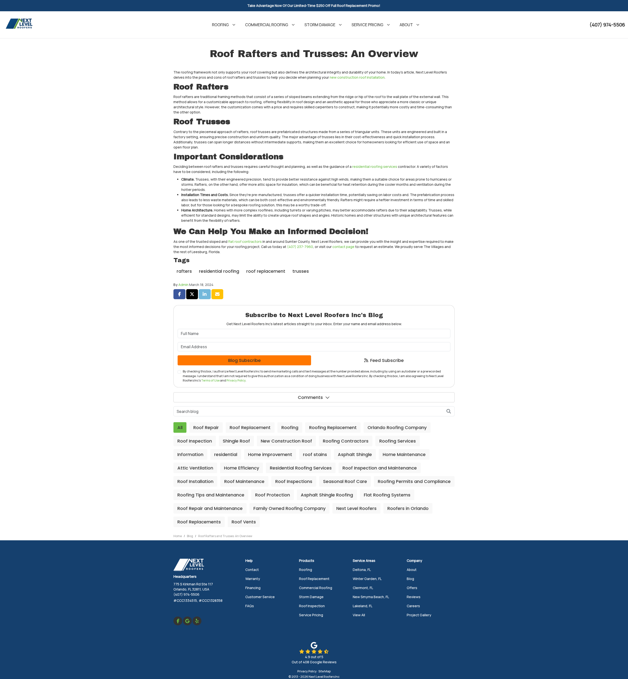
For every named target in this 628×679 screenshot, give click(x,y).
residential (225, 454)
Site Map (324, 671)
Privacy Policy (236, 380)
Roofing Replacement (333, 427)
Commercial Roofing (315, 587)
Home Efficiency (241, 468)
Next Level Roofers (356, 508)
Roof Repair (206, 427)
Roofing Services (397, 441)
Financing (253, 587)
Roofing (289, 427)
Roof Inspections (293, 481)
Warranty (252, 578)
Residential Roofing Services (301, 468)
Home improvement (270, 454)
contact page (343, 246)
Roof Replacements (199, 522)
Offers (412, 587)
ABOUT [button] (406, 24)
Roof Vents (244, 522)
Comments (310, 397)
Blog (410, 578)
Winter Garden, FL (367, 578)
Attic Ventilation (195, 468)
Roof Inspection (194, 441)
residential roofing (219, 271)
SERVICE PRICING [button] (367, 24)
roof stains (315, 454)
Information (190, 454)
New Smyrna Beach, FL (371, 596)
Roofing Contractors (345, 441)
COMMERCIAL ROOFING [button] (266, 24)
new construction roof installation (357, 77)
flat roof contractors (245, 241)
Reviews (413, 596)
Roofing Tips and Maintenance (210, 495)
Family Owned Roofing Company (289, 508)
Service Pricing (311, 615)
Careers (413, 606)
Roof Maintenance (244, 481)
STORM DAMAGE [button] (319, 24)
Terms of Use (210, 380)
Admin (183, 284)
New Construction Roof (286, 441)
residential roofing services (374, 166)
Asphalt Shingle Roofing (327, 495)
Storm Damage (311, 596)
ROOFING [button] (220, 24)
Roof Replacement (250, 427)
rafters (184, 271)
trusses (300, 271)
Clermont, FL (363, 587)
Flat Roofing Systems (387, 495)
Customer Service (260, 596)
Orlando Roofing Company (397, 427)
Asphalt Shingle (355, 454)
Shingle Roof (236, 441)
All (180, 427)
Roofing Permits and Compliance (414, 481)
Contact (252, 569)
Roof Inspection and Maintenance (379, 468)
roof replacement (265, 271)
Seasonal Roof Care (345, 481)
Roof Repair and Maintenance (210, 508)
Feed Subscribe (386, 360)
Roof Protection (272, 495)
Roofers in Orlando (408, 508)
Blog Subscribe (244, 360)
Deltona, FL (362, 569)
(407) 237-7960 (300, 246)
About (412, 569)
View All (359, 615)
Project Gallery (419, 615)
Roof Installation (195, 481)
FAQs (249, 606)
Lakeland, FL (362, 606)
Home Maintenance (404, 454)
